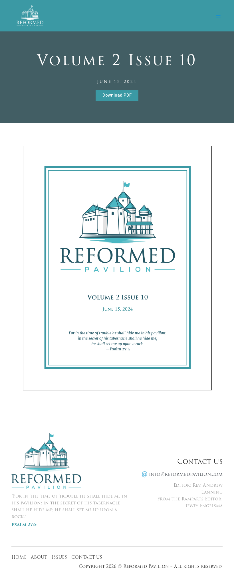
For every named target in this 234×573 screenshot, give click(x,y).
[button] (218, 16)
